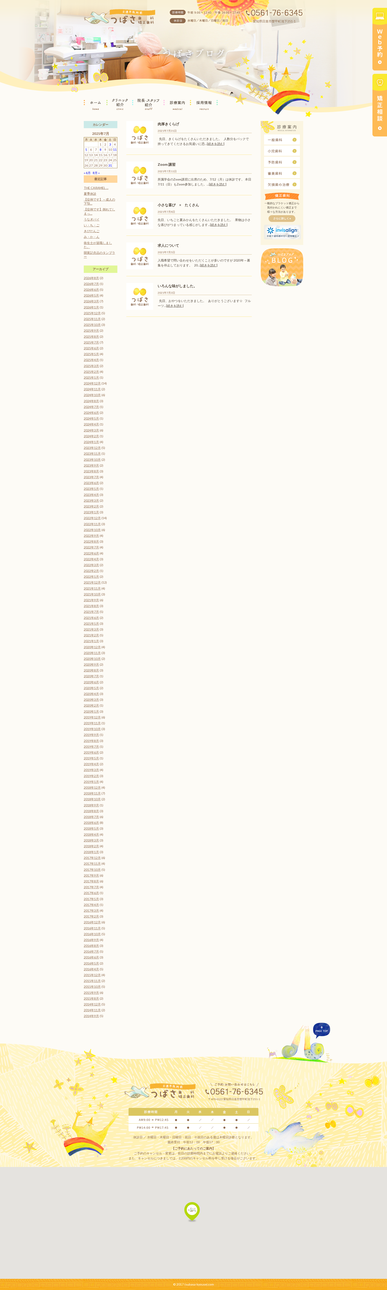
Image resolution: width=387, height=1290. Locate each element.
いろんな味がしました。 (177, 286)
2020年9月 (91, 664)
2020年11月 (92, 653)
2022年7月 (91, 547)
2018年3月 (91, 840)
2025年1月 (91, 377)
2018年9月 (91, 805)
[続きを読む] (215, 144)
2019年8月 (91, 741)
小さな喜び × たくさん (178, 205)
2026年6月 (91, 289)
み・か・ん (91, 237)
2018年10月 (92, 799)
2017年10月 (92, 869)
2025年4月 (91, 360)
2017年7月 (91, 887)
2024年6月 (91, 412)
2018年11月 (92, 793)
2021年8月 (91, 606)
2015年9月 (91, 993)
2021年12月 (92, 582)
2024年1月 (91, 442)
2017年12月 (92, 858)
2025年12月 (92, 313)
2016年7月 (91, 951)
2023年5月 (91, 489)
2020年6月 (91, 682)
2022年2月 (91, 571)
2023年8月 (91, 471)
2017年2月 (91, 916)
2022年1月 (91, 576)
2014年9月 (91, 1016)
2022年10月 (92, 530)
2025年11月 (92, 319)
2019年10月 (92, 729)
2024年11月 (92, 389)
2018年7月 (91, 817)
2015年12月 (92, 975)
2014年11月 (92, 1010)
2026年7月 (91, 284)
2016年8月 (91, 946)
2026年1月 (91, 307)
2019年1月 (91, 782)
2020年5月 (91, 688)
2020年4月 (91, 694)
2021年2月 (91, 635)
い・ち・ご (91, 225)
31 (110, 165)
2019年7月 (91, 746)
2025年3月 (91, 366)
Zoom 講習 (167, 164)
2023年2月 (91, 506)
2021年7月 (91, 612)
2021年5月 (91, 623)
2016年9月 (91, 940)
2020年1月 (91, 711)
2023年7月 (91, 477)
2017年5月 (91, 899)
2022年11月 (92, 524)
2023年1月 (91, 512)
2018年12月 (92, 787)
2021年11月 (92, 588)
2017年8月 (91, 881)
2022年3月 (91, 565)
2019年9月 (91, 735)
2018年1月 (91, 852)
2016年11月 (92, 928)
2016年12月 (92, 922)
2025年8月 (91, 336)
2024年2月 (91, 436)
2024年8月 (91, 401)
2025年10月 (92, 325)
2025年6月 (91, 348)
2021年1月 (91, 641)
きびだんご (91, 231)
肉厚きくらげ (168, 124)
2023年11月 (92, 453)
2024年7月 (91, 407)
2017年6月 (91, 893)
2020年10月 (92, 659)
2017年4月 (91, 905)
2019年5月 (91, 758)
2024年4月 (91, 424)
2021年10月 (92, 594)
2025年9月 (91, 330)
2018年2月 (91, 846)
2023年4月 (91, 495)
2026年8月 (91, 278)
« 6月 (87, 173)
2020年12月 (92, 647)
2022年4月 (91, 559)
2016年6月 (91, 957)
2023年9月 (91, 465)
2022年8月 (91, 541)
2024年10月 (92, 395)
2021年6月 (91, 618)
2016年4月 (91, 969)
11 (115, 149)
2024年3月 (91, 430)
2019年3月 (91, 770)
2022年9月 (91, 536)
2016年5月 (91, 963)
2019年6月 (91, 752)
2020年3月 (91, 699)
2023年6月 (91, 483)
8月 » (96, 173)
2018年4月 (91, 834)
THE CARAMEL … (96, 188)
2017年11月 (92, 863)
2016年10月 (92, 934)
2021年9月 (91, 600)
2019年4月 (91, 764)
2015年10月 (92, 986)
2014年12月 (92, 1004)
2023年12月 (92, 448)
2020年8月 (91, 670)
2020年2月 (91, 705)
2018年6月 (91, 823)
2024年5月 (91, 418)
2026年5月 (91, 295)
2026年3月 (91, 301)
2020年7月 (91, 676)
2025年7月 (91, 342)
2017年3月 (91, 910)
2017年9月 (91, 875)
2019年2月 (91, 776)
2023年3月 (91, 500)
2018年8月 (91, 811)
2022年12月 (92, 518)
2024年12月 (92, 383)
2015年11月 (92, 981)
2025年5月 (91, 354)
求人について (168, 245)
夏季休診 (90, 194)
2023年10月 (92, 459)
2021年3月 (91, 629)
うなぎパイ (91, 219)
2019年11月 (92, 723)
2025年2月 (91, 372)
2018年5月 (91, 828)
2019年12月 (92, 717)
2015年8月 (91, 998)
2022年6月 (91, 553)
